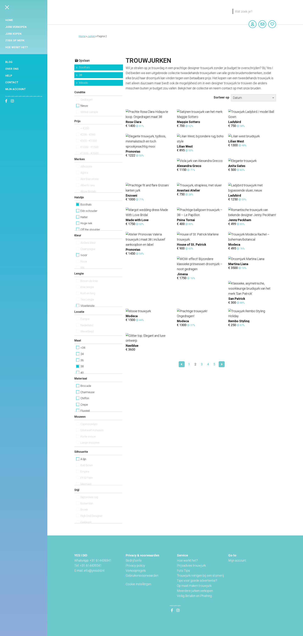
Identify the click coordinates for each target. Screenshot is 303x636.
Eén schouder (88, 211)
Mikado (83, 82)
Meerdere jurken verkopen (195, 591)
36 (82, 360)
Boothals (84, 67)
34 (82, 354)
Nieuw (84, 105)
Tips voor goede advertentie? (197, 580)
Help (8, 75)
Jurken (91, 36)
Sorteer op (221, 97)
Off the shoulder (90, 229)
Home (9, 20)
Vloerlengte (87, 305)
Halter (84, 217)
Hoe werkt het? (16, 47)
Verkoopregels (136, 570)
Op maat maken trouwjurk (194, 585)
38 (80, 75)
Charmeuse (87, 392)
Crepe (84, 404)
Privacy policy (135, 565)
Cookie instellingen (138, 584)
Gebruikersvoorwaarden (142, 575)
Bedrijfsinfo (134, 560)
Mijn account (15, 89)
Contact (11, 82)
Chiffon (84, 398)
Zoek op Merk (14, 40)
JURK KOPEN (13, 33)
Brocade (85, 386)
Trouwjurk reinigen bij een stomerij (200, 575)
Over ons (12, 68)
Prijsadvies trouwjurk (191, 565)
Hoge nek (86, 223)
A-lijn (83, 459)
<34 (82, 347)
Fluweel (85, 410)
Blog (8, 62)
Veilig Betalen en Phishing (194, 596)
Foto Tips (183, 570)
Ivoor (83, 255)
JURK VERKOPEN (15, 27)
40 (82, 372)
